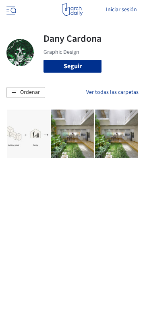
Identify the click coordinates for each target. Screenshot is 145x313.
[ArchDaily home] (72, 9)
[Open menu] (10, 9)
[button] (25, 92)
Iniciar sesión (121, 9)
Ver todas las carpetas (112, 92)
